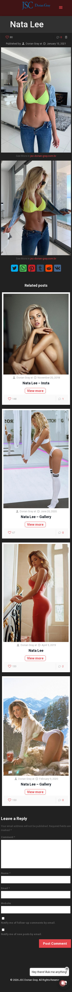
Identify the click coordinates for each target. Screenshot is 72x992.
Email (5, 888)
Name (5, 873)
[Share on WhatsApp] (23, 268)
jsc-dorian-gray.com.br (43, 155)
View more (35, 391)
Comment (8, 837)
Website (6, 903)
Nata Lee (36, 650)
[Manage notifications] (62, 983)
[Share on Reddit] (48, 268)
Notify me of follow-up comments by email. (28, 922)
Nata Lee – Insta (36, 383)
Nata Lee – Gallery (36, 517)
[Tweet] (14, 268)
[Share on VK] (57, 268)
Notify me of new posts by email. (21, 934)
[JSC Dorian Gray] (36, 8)
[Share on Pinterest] (31, 268)
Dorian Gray (32, 43)
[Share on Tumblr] (40, 268)
